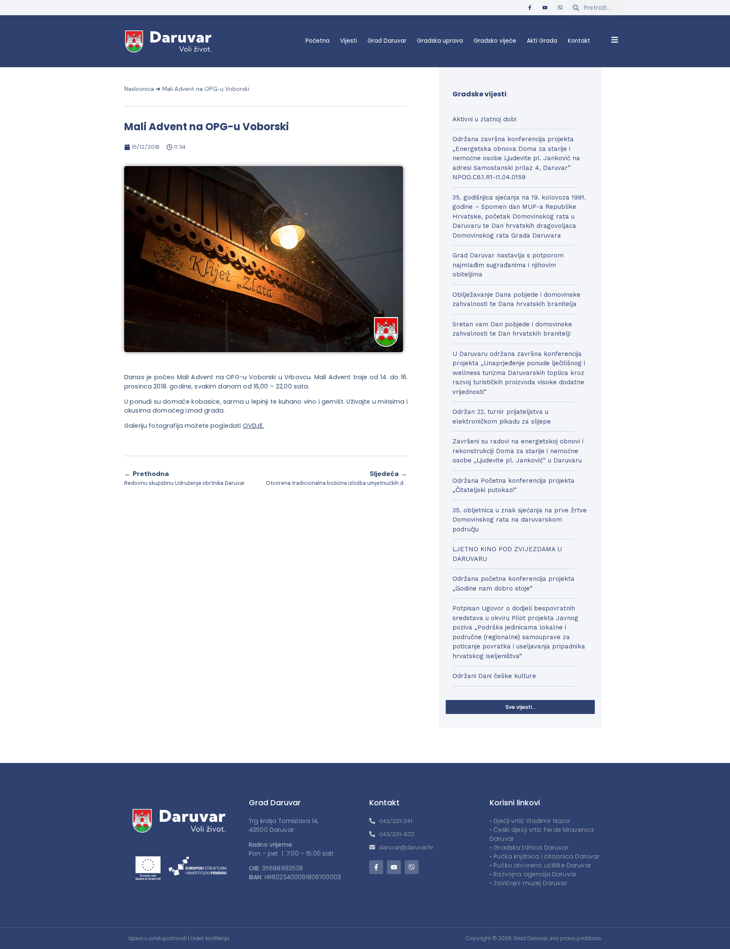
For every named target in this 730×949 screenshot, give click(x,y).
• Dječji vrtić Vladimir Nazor (530, 821)
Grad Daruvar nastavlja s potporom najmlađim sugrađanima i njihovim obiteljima (508, 265)
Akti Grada (542, 41)
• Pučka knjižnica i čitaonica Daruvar (545, 856)
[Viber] (560, 7)
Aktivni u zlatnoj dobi (484, 119)
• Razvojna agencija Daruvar (533, 874)
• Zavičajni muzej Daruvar (528, 883)
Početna (317, 41)
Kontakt (579, 41)
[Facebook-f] (529, 7)
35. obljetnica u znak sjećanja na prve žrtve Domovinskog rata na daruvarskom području (519, 519)
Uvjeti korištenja (210, 938)
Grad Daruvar (387, 41)
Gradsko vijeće (495, 41)
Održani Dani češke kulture (494, 676)
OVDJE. (253, 425)
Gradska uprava (440, 41)
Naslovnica (139, 89)
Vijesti (348, 41)
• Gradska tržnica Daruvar (529, 847)
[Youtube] (545, 7)
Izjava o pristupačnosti (157, 938)
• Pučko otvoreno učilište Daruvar (540, 865)
